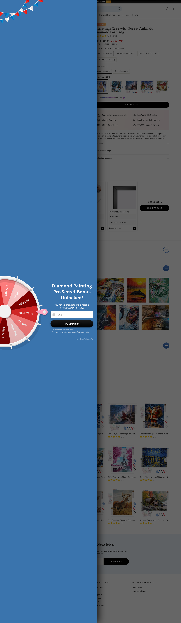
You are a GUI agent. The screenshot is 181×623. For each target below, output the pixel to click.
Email (60, 315)
